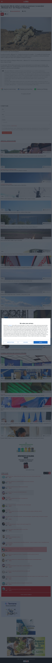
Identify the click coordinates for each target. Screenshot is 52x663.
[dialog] (26, 331)
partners (10, 325)
